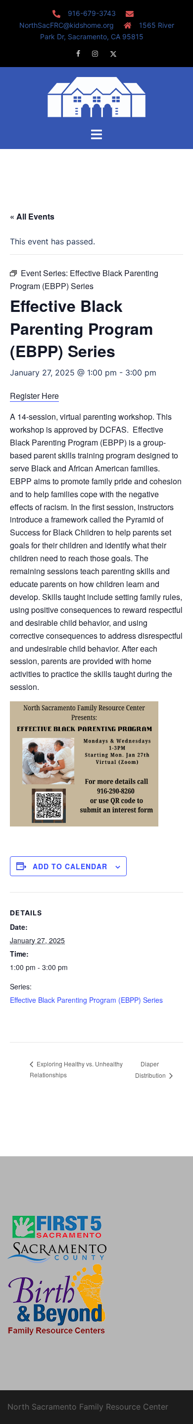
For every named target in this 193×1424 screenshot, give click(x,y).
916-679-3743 (92, 13)
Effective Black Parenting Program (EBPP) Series (86, 1000)
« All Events (32, 216)
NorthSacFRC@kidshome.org (66, 25)
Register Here (34, 395)
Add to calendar (70, 866)
